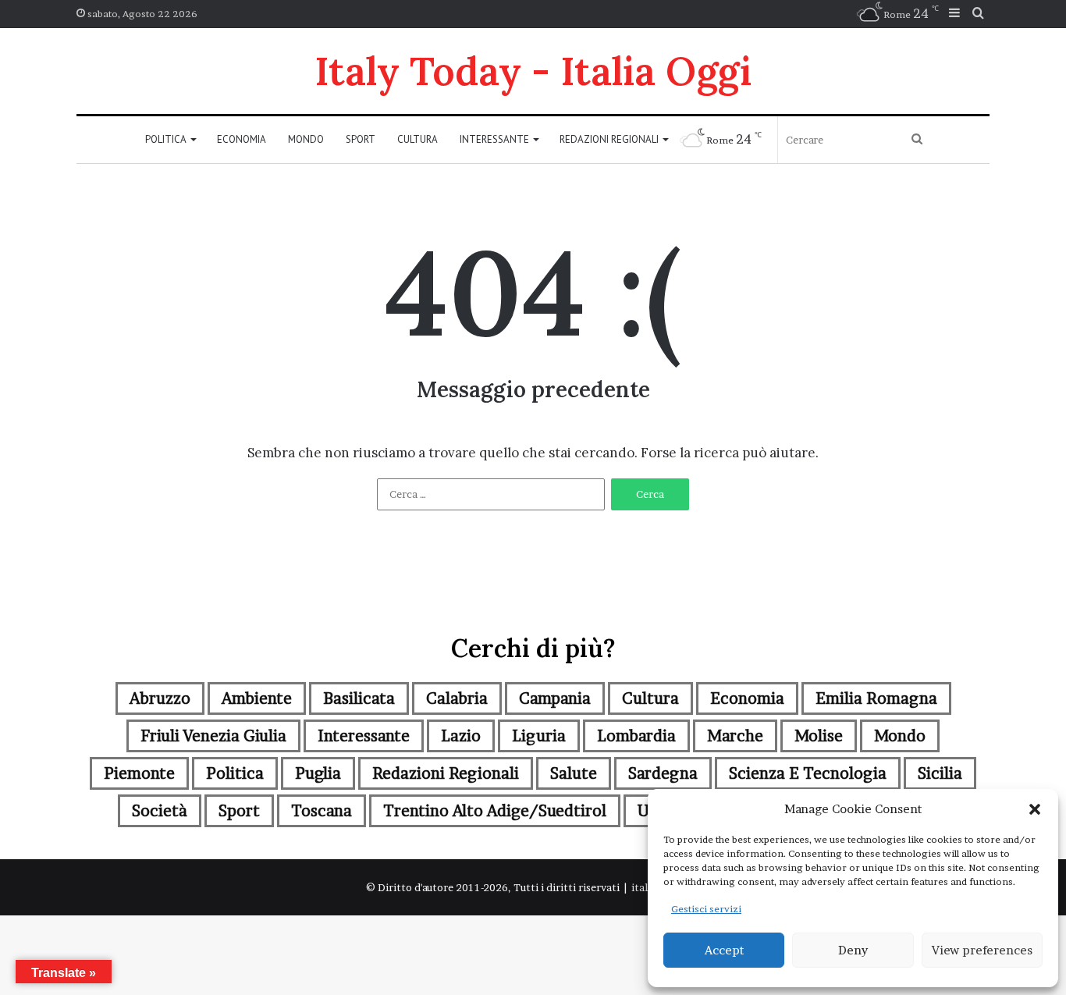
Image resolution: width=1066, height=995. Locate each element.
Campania (555, 698)
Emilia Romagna (876, 698)
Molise (818, 736)
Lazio (461, 736)
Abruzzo (160, 698)
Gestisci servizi (706, 909)
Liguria (539, 736)
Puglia (318, 773)
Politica (166, 139)
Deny (853, 950)
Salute (573, 773)
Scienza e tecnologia (808, 773)
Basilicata (359, 698)
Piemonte (139, 773)
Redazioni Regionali (609, 139)
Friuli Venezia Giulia (213, 736)
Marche (735, 736)
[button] (1035, 809)
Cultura (417, 139)
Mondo (306, 139)
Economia (241, 139)
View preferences (982, 950)
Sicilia (940, 773)
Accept (724, 950)
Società (159, 810)
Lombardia (636, 736)
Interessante (494, 139)
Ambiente (257, 698)
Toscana (321, 810)
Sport (360, 139)
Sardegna (663, 773)
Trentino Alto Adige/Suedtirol (494, 810)
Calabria (457, 698)
